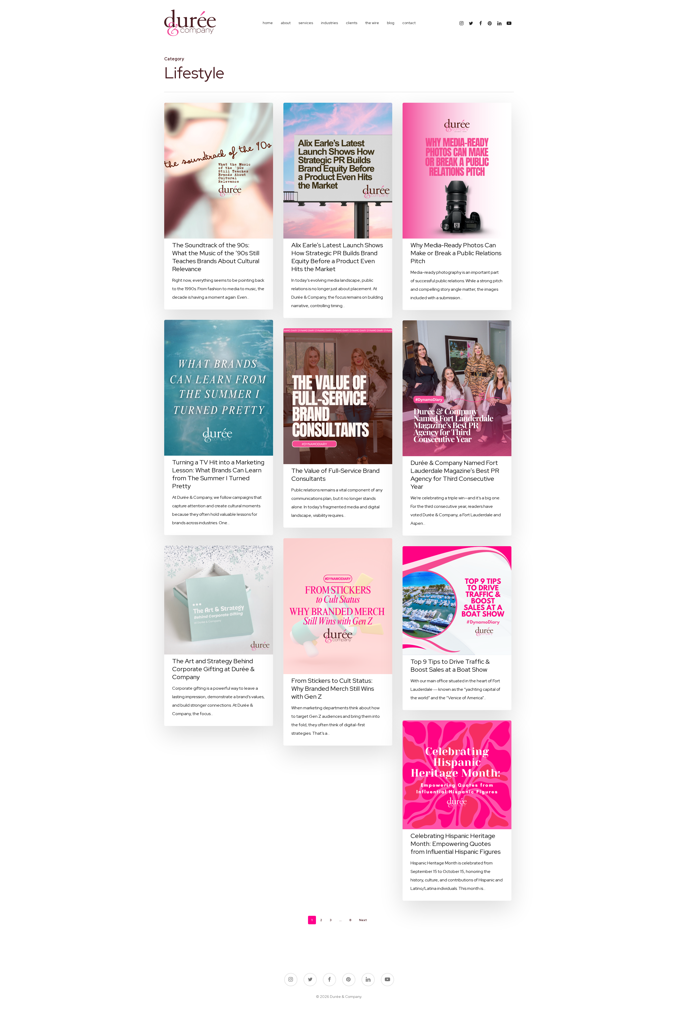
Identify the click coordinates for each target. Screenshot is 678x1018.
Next (363, 920)
